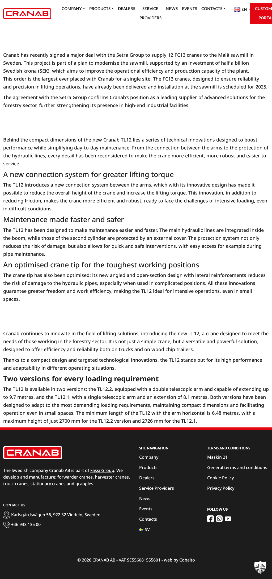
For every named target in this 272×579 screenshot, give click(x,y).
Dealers (126, 9)
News (172, 9)
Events (189, 9)
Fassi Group (102, 470)
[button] (260, 567)
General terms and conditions (237, 467)
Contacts (211, 9)
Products (99, 9)
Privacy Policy (220, 488)
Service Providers (150, 13)
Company (72, 9)
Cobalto (187, 560)
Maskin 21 (217, 457)
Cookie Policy (220, 478)
